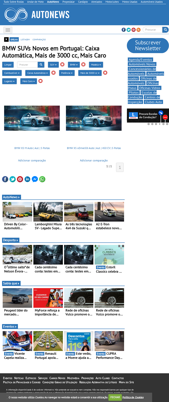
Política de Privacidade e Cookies (21, 382)
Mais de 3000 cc (89, 72)
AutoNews (10, 197)
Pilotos (134, 92)
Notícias (18, 378)
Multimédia (73, 378)
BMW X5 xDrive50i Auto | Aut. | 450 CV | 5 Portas (94, 148)
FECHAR (115, 397)
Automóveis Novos (142, 64)
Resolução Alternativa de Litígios (98, 382)
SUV (52, 64)
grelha (14, 39)
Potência (66, 72)
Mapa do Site (126, 382)
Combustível (11, 72)
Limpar (8, 64)
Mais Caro (27, 81)
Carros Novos (57, 378)
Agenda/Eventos (140, 59)
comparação (39, 39)
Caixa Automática (36, 72)
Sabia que (10, 283)
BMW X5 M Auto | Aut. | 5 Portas (32, 148)
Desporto (9, 240)
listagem (25, 39)
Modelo (95, 64)
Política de (132, 397)
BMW (73, 64)
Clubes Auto (153, 102)
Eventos (8, 326)
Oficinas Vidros (149, 88)
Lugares (8, 81)
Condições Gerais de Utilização (59, 382)
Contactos (118, 378)
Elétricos (31, 378)
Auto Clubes (103, 378)
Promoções (87, 378)
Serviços (42, 378)
